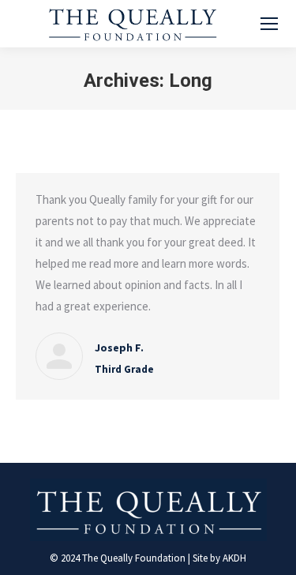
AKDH (234, 558)
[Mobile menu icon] (269, 24)
